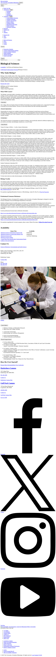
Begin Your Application (18, 365)
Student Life (6, 29)
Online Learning (10, 25)
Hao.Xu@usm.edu (44, 192)
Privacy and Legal (8, 645)
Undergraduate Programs (12, 18)
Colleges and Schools (11, 20)
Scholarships (4, 118)
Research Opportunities (6, 108)
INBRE (2, 320)
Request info (6, 35)
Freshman (8, 11)
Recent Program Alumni (6, 339)
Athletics (6, 32)
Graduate (8, 13)
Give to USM (4, 397)
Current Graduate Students (10, 51)
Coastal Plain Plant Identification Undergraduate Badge (13, 239)
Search (2, 58)
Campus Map (4, 259)
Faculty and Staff (7, 55)
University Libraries (11, 27)
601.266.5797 (4, 264)
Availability (3, 67)
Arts (4, 31)
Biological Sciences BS (6, 236)
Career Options (4, 325)
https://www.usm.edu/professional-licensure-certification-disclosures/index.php (19, 213)
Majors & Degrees (8, 40)
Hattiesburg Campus (8, 368)
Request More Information (7, 365)
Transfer (8, 12)
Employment (6, 637)
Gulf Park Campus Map (6, 395)
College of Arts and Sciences (7, 240)
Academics (6, 16)
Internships (3, 102)
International (9, 15)
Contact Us (3, 377)
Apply (5, 37)
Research (6, 28)
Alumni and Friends (8, 54)
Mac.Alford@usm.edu (6, 189)
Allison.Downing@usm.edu (45, 222)
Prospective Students (8, 49)
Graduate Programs (10, 19)
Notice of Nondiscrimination (10, 642)
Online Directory (7, 643)
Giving (5, 44)
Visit (5, 36)
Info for (2, 46)
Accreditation (7, 631)
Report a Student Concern (9, 647)
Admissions (6, 9)
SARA (5, 650)
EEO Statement (7, 635)
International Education (11, 24)
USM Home (3, 69)
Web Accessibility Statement (10, 652)
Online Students (7, 53)
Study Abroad (4, 124)
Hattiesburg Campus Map (6, 380)
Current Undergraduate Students (11, 50)
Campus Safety (7, 633)
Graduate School (10, 23)
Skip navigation (4, 1)
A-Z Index (6, 630)
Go (19, 4)
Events (5, 42)
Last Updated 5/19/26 (37, 655)
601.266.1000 (4, 375)
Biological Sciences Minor (7, 237)
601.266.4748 (4, 263)
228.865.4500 (4, 390)
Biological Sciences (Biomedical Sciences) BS (11, 232)
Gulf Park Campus (8, 383)
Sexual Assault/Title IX (9, 651)
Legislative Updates (8, 641)
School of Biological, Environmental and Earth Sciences (13, 247)
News (5, 41)
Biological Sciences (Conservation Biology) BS (12, 234)
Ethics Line (6, 638)
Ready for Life (7, 8)
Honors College (10, 22)
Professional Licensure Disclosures (12, 646)
